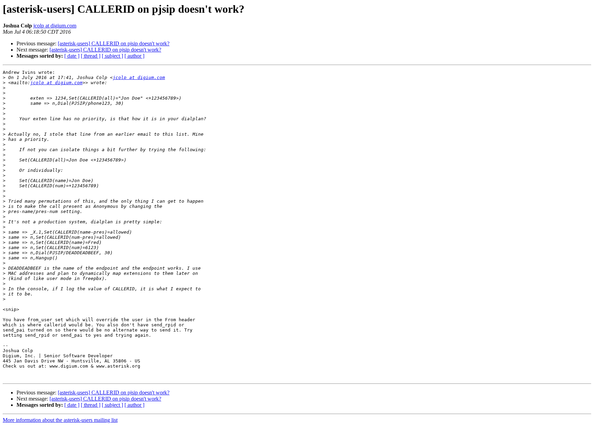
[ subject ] (112, 56)
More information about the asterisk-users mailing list (60, 420)
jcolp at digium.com (54, 26)
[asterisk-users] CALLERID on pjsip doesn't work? (113, 43)
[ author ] (134, 56)
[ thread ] (90, 56)
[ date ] (71, 56)
